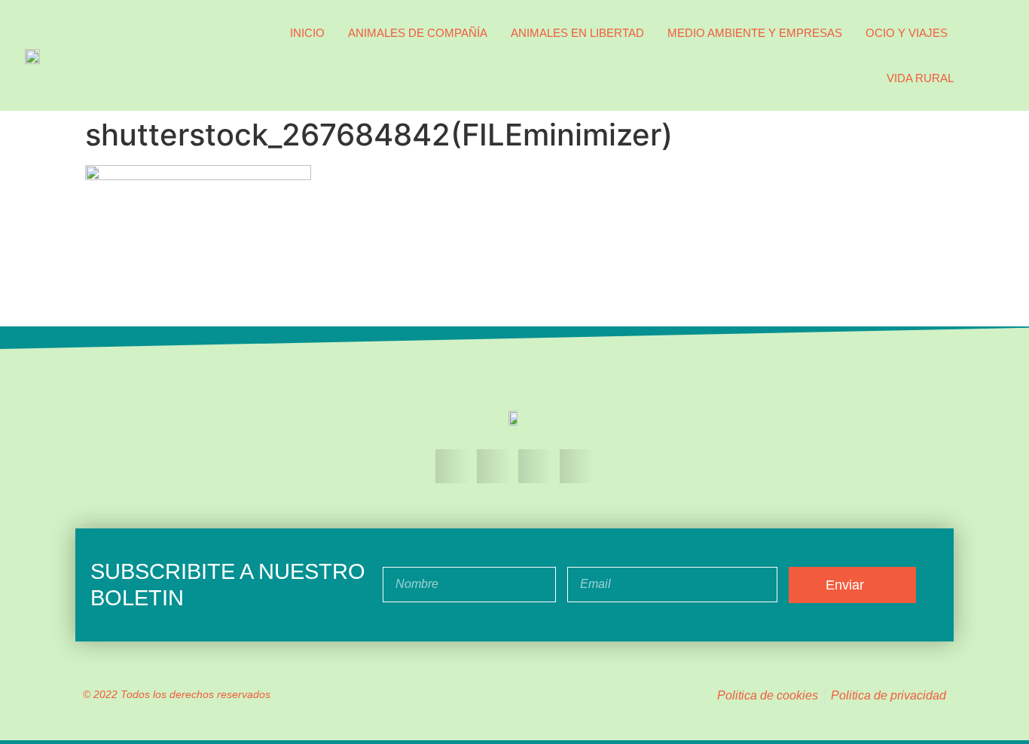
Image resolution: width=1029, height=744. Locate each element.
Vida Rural (920, 78)
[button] (989, 56)
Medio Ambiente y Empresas (754, 32)
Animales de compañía (417, 32)
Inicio (307, 32)
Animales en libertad (577, 32)
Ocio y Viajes (907, 32)
